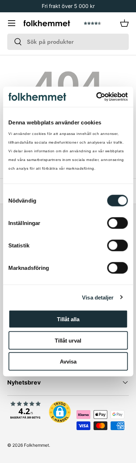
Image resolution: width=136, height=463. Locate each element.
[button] (124, 23)
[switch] (117, 223)
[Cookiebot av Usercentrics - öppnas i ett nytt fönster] (97, 97)
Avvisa (68, 361)
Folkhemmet (36, 445)
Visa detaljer (98, 297)
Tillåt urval (68, 340)
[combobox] (68, 42)
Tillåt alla (68, 319)
